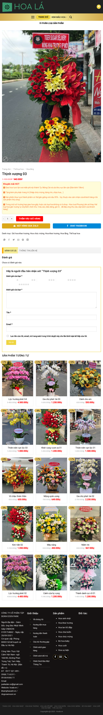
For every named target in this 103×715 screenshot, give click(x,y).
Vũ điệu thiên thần (17, 496)
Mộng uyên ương (51, 496)
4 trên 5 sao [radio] (61, 280)
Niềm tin (85, 545)
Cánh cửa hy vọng (51, 593)
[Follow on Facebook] (55, 657)
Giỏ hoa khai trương (20, 233)
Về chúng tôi (38, 619)
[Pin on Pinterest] (23, 240)
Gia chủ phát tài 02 (85, 496)
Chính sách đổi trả (40, 656)
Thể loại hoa (18, 169)
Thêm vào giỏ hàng (30, 218)
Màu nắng (51, 545)
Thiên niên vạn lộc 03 (18, 448)
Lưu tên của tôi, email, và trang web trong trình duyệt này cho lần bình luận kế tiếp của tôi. (48, 336)
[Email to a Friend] (18, 240)
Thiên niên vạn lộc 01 (85, 448)
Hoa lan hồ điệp (46, 706)
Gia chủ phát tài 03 (51, 399)
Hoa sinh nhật (18, 706)
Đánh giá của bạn (14, 276)
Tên (8, 312)
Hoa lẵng (30, 169)
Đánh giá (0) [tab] (10, 251)
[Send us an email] (60, 657)
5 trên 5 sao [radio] (13, 284)
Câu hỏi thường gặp (41, 642)
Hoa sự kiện (46, 708)
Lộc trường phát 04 (17, 399)
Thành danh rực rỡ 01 (85, 593)
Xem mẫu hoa (58, 17)
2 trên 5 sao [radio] (25, 280)
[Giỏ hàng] (99, 7)
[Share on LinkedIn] (27, 240)
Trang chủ (6, 169)
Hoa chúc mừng (37, 233)
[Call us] (65, 657)
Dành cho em (85, 399)
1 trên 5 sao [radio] (10, 280)
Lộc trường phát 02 (17, 593)
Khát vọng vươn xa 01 (51, 448)
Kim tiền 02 (17, 545)
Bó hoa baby (86, 706)
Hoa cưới (96, 706)
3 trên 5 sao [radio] (42, 280)
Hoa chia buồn (60, 706)
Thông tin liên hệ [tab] (28, 251)
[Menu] (33, 17)
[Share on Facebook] (9, 240)
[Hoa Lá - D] (23, 7)
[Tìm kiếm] (70, 17)
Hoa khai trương (52, 233)
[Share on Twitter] (14, 240)
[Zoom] (5, 159)
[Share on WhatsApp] (4, 240)
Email (9, 324)
